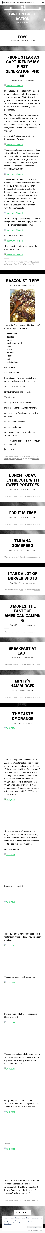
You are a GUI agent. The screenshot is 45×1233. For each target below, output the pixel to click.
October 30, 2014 (15, 285)
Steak (16, 264)
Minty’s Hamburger (22, 683)
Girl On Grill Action (22, 16)
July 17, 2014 (15, 658)
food (32, 262)
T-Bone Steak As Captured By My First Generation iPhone (22, 66)
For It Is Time (22, 513)
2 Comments (27, 723)
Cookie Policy (8, 1224)
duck (32, 456)
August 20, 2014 (15, 625)
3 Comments (29, 81)
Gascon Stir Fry (22, 280)
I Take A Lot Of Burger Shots (22, 576)
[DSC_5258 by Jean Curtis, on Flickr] (22, 1160)
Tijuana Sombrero (22, 543)
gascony (11, 459)
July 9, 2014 (15, 690)
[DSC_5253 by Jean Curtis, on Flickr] (22, 1079)
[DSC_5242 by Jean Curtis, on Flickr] (22, 956)
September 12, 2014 (15, 517)
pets (11, 264)
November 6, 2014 (17, 81)
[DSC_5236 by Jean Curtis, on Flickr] (22, 865)
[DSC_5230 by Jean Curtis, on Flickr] (22, 810)
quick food (18, 459)
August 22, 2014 (15, 583)
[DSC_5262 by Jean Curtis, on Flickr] (22, 1123)
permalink (31, 264)
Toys (21, 262)
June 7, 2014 (17, 723)
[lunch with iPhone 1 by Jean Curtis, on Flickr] (13, 85)
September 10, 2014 (15, 550)
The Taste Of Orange (22, 716)
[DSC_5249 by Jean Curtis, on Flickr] (22, 1033)
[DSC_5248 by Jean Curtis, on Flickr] (22, 993)
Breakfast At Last (22, 651)
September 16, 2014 (15, 489)
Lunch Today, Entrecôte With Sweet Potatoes (22, 480)
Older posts (22, 1213)
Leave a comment (29, 285)
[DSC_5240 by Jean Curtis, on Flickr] (22, 913)
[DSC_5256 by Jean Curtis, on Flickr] (22, 739)
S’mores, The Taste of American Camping (22, 613)
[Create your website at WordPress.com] (22, 2)
